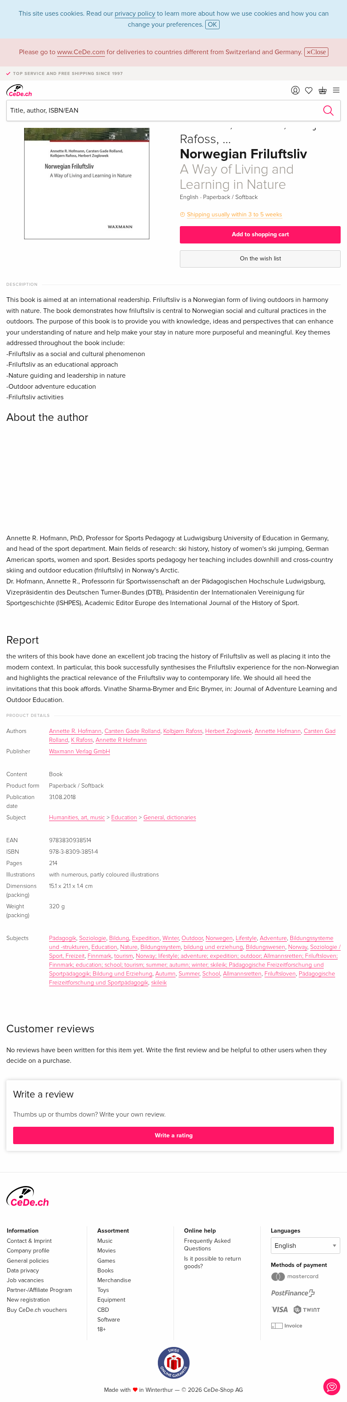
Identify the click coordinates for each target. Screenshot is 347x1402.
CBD (103, 1310)
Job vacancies (25, 1280)
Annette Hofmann (278, 731)
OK (212, 24)
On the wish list (260, 258)
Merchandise (114, 1280)
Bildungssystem (160, 947)
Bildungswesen (265, 947)
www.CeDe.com (81, 52)
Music (105, 1240)
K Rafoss (82, 740)
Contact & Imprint (29, 1240)
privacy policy (135, 13)
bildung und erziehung (213, 947)
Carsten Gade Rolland (132, 731)
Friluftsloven (280, 974)
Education (124, 818)
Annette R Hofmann (121, 740)
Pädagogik (62, 938)
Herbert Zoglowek (228, 731)
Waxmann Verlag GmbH (79, 752)
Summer (189, 974)
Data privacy (23, 1270)
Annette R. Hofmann (75, 731)
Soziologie (92, 938)
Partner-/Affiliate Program (39, 1290)
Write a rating (174, 1135)
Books (105, 1270)
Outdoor (192, 938)
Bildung (119, 938)
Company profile (28, 1250)
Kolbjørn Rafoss (182, 731)
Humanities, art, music (77, 818)
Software (108, 1319)
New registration (28, 1299)
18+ (101, 1329)
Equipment (111, 1299)
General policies (28, 1260)
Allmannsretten (242, 974)
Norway (297, 947)
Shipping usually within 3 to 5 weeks (234, 214)
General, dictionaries (169, 818)
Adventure (273, 938)
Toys (103, 1290)
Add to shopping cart (260, 234)
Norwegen (219, 938)
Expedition (146, 938)
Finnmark (99, 956)
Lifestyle (246, 938)
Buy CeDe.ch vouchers (37, 1310)
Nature (129, 947)
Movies (106, 1250)
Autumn (165, 974)
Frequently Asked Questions (207, 1244)
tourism (123, 956)
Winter (170, 938)
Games (106, 1260)
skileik (159, 983)
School (211, 974)
